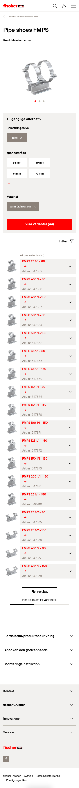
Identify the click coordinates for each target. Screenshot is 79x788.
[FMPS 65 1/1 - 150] (12, 374)
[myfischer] (64, 5)
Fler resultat (39, 592)
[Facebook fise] (6, 759)
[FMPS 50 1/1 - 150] (12, 338)
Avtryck (28, 776)
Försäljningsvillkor (16, 780)
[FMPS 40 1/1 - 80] (12, 284)
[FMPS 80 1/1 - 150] (12, 410)
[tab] (35, 101)
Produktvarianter (14, 40)
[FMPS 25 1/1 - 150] (12, 499)
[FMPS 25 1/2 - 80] (12, 517)
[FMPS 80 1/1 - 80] (12, 392)
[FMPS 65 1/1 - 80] (12, 356)
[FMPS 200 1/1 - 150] (12, 481)
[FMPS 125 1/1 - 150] (12, 445)
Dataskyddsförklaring (48, 776)
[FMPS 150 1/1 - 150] (12, 463)
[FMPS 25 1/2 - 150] (12, 535)
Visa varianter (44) (39, 224)
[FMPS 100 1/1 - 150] (12, 428)
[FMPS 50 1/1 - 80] (12, 320)
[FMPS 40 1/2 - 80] (12, 553)
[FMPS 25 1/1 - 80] (12, 266)
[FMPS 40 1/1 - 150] (12, 302)
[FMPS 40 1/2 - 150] (12, 571)
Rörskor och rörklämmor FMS (23, 16)
